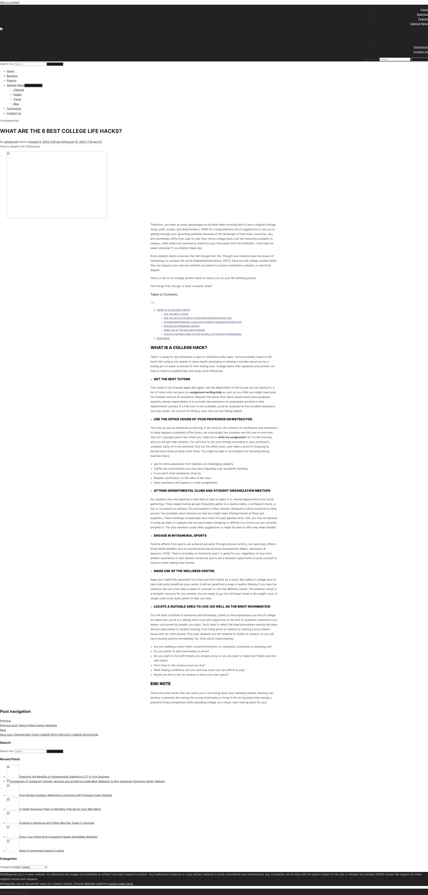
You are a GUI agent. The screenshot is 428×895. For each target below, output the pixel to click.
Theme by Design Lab (73, 892)
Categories (7, 867)
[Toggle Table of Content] (152, 303)
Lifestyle (422, 28)
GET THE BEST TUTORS (176, 314)
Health (424, 33)
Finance (423, 19)
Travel (424, 37)
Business (422, 14)
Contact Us (421, 51)
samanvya (10, 141)
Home (424, 9)
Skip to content (10, 2)
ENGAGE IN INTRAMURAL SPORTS (181, 326)
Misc (425, 42)
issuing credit (117, 883)
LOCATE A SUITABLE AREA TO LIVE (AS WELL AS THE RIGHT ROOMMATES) (202, 334)
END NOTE (163, 338)
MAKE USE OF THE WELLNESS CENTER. (184, 330)
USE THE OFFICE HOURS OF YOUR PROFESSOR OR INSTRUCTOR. (198, 318)
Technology (420, 47)
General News (419, 23)
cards (129, 883)
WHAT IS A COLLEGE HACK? (173, 310)
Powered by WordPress (44, 892)
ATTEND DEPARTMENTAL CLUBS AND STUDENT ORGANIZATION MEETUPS (203, 322)
